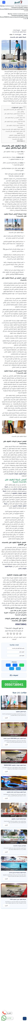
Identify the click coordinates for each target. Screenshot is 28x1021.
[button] (24, 107)
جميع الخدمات (18, 34)
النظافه (5, 605)
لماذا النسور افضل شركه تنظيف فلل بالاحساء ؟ (13, 122)
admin (24, 34)
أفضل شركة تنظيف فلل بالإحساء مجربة (13, 129)
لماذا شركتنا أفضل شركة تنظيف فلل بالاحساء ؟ (13, 114)
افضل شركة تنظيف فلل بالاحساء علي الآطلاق (14, 132)
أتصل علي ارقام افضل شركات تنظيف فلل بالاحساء (15, 138)
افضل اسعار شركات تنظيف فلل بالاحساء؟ (14, 126)
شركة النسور (16, 601)
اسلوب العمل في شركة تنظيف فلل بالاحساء (14, 118)
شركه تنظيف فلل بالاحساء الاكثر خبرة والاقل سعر (14, 110)
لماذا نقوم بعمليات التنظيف (16, 135)
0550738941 (20, 141)
